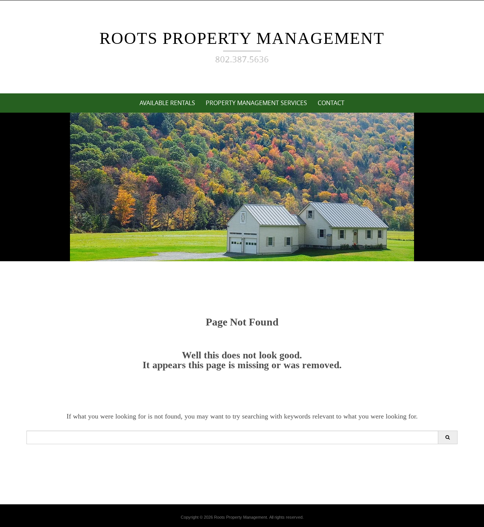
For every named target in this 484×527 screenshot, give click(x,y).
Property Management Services (256, 103)
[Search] (447, 437)
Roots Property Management (242, 38)
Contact (331, 103)
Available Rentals (167, 103)
